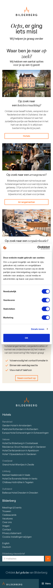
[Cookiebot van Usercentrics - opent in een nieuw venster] (38, 248)
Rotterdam (13, 429)
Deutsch (6, 547)
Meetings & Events (11, 507)
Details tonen (37, 329)
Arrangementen (26, 202)
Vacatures (7, 518)
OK (26, 338)
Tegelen (29, 482)
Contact (6, 529)
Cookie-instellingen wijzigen (17, 536)
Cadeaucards (9, 514)
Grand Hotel (13, 464)
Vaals (27, 475)
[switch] (46, 300)
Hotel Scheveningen (16, 432)
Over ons (7, 522)
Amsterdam (25, 425)
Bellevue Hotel (14, 492)
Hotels (26, 136)
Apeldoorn (33, 450)
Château (12, 482)
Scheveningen (41, 432)
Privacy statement (11, 533)
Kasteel (12, 475)
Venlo (34, 478)
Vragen (6, 525)
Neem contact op (26, 378)
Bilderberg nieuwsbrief (13, 553)
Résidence (17, 446)
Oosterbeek (31, 443)
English (5, 543)
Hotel (9, 425)
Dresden (33, 492)
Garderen (41, 446)
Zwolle (30, 464)
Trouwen (6, 511)
